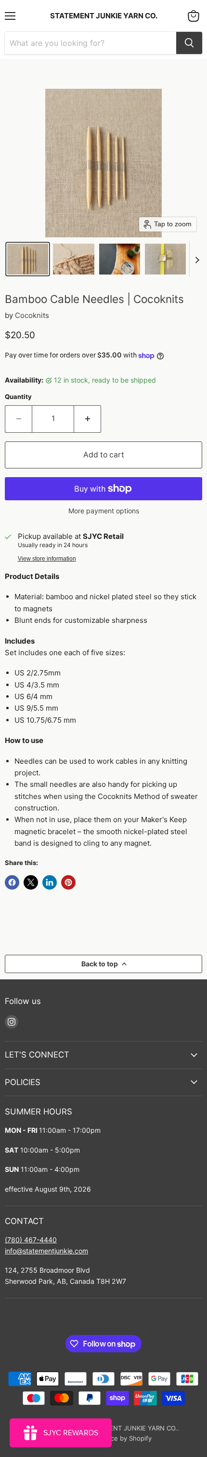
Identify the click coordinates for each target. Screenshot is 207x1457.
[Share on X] (31, 882)
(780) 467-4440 (31, 1240)
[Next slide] (197, 259)
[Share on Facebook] (12, 882)
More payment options (103, 511)
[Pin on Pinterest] (68, 882)
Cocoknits (32, 315)
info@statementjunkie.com (46, 1251)
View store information (47, 558)
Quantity (18, 396)
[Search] (189, 43)
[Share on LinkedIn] (49, 882)
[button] (27, 259)
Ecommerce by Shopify (117, 1438)
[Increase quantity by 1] (87, 418)
